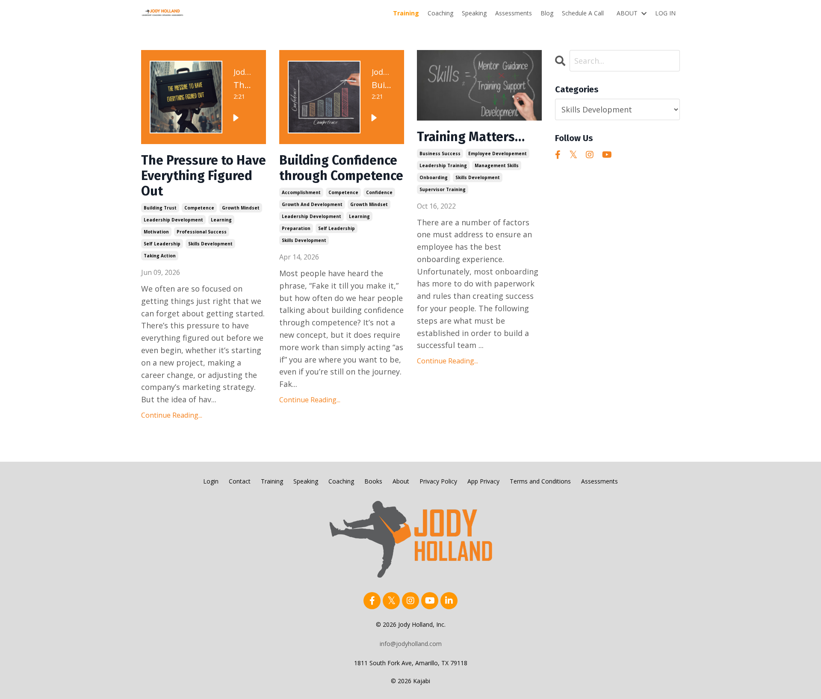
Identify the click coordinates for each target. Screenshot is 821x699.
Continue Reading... (171, 415)
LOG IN (665, 13)
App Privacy (483, 481)
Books (373, 481)
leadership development (173, 220)
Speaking (474, 13)
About (401, 481)
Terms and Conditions (540, 481)
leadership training (443, 165)
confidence (379, 192)
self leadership (162, 244)
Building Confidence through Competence (341, 168)
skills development (210, 244)
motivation (156, 232)
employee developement (497, 153)
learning (221, 220)
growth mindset (241, 208)
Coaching (440, 13)
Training (406, 13)
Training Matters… (471, 137)
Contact (240, 481)
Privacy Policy (438, 481)
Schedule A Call (583, 13)
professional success (202, 232)
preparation (296, 228)
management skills (497, 165)
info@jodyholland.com (411, 644)
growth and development (312, 204)
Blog (546, 13)
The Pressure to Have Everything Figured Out (203, 176)
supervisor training (442, 189)
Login (211, 481)
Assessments (513, 13)
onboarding (433, 177)
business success (440, 153)
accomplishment (301, 192)
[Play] (235, 117)
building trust (160, 208)
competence (199, 208)
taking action (160, 256)
